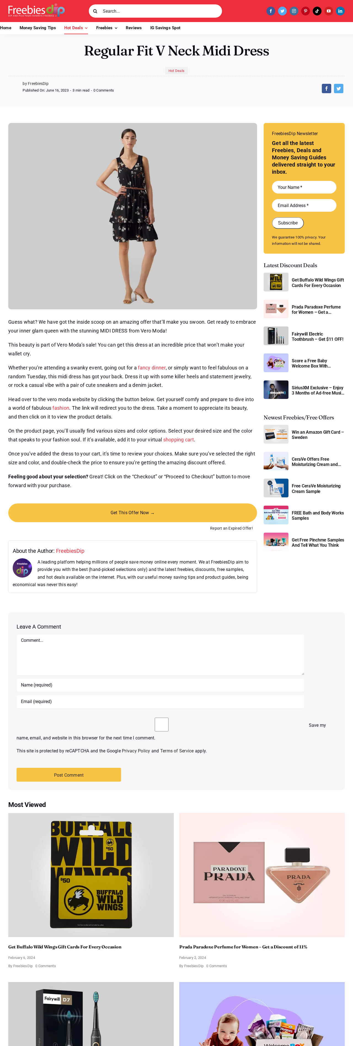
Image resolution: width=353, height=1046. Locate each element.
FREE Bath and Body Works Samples (318, 515)
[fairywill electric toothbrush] (276, 328)
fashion (60, 408)
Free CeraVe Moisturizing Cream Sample (316, 488)
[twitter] (282, 11)
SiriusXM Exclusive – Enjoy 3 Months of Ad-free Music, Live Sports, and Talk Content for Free (318, 390)
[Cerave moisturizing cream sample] (276, 480)
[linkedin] (340, 11)
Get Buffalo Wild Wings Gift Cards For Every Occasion (318, 282)
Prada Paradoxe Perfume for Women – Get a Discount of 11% (316, 309)
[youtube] (328, 11)
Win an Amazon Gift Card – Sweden (318, 435)
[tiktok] (317, 11)
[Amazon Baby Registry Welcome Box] (276, 355)
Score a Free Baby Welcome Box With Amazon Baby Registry (313, 363)
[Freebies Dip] (36, 5)
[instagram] (294, 11)
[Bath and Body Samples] (276, 507)
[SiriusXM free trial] (276, 382)
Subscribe (288, 223)
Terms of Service (177, 750)
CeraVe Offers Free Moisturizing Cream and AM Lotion (315, 462)
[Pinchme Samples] (276, 534)
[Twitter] (339, 88)
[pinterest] (305, 11)
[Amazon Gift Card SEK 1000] (276, 427)
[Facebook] (326, 88)
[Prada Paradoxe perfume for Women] (276, 301)
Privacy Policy (136, 750)
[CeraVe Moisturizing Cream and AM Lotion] (276, 454)
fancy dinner (151, 368)
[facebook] (270, 11)
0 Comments (103, 90)
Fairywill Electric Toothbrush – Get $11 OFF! (317, 336)
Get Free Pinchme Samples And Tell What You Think (318, 542)
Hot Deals (176, 71)
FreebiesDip (70, 551)
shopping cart (178, 439)
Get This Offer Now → (133, 512)
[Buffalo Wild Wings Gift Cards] (276, 274)
